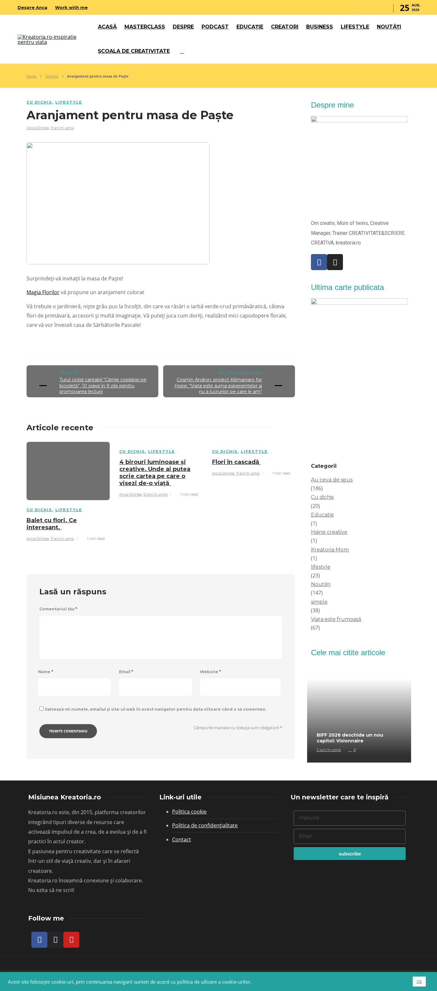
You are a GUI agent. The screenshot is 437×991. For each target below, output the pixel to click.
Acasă (107, 27)
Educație (249, 27)
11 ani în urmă (62, 128)
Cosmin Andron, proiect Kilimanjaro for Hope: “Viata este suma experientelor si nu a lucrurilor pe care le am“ (218, 385)
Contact (181, 839)
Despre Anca (32, 7)
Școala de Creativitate (134, 51)
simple (319, 602)
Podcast (215, 27)
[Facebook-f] (39, 940)
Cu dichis (39, 102)
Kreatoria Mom (330, 550)
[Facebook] (319, 262)
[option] (68, 490)
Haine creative (329, 532)
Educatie (322, 515)
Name (45, 671)
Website (210, 671)
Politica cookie (189, 811)
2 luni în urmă (329, 749)
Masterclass (144, 27)
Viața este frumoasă (336, 619)
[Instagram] (335, 262)
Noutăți (389, 27)
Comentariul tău (58, 609)
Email (126, 671)
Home (31, 76)
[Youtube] (71, 940)
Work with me (71, 7)
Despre (183, 27)
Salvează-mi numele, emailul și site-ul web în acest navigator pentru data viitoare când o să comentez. (155, 709)
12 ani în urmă (155, 494)
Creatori (284, 27)
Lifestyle (355, 27)
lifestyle (51, 76)
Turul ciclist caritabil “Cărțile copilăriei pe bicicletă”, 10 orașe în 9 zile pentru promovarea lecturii (103, 385)
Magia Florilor (43, 292)
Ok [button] (419, 981)
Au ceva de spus (240, 372)
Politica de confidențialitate (205, 825)
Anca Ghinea (38, 128)
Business (319, 27)
